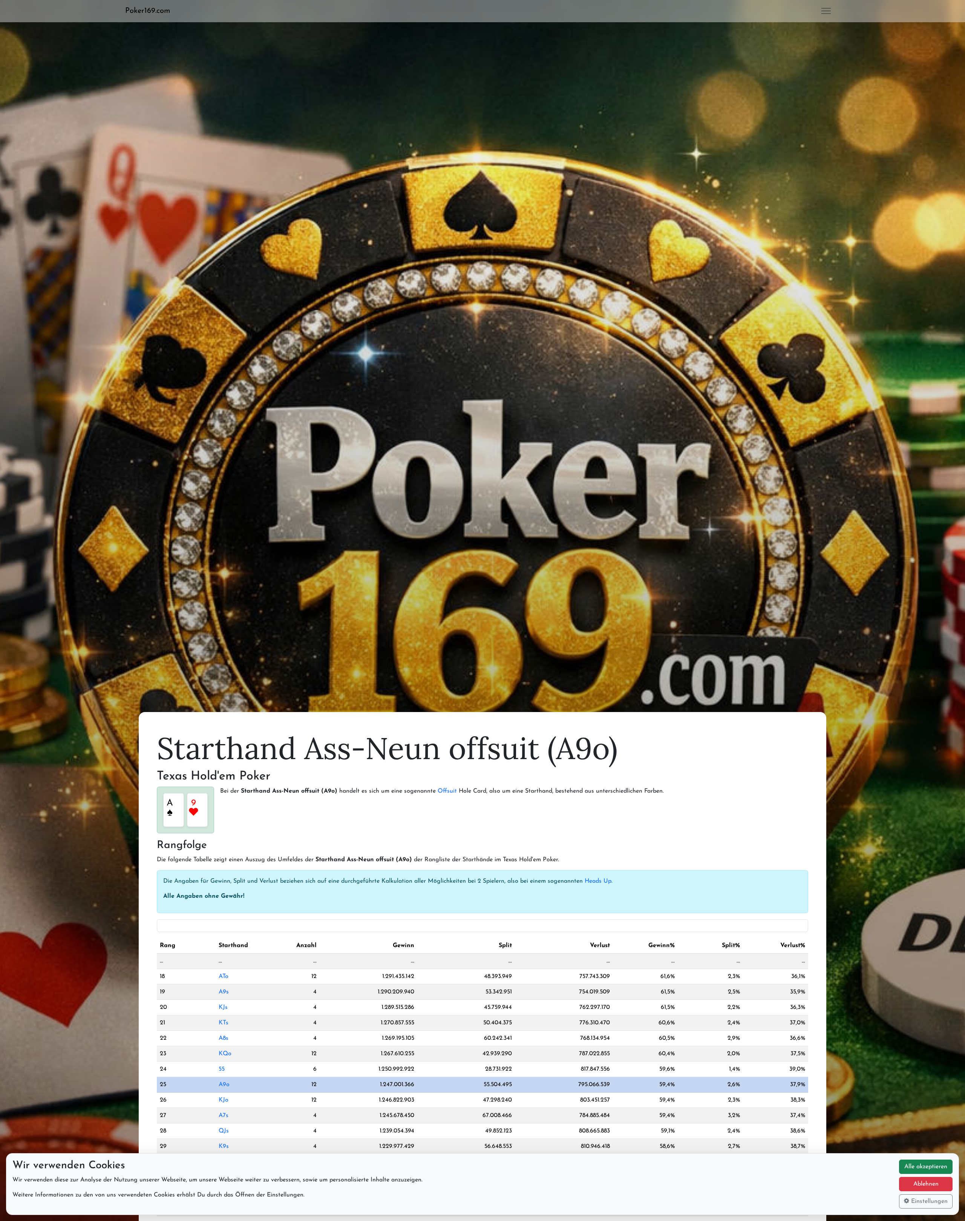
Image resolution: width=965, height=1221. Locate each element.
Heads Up (598, 881)
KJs (223, 1007)
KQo (225, 1054)
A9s (224, 992)
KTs (223, 1023)
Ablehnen (926, 1184)
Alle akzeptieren (925, 1167)
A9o (224, 1085)
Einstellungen (928, 1201)
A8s (223, 1038)
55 (222, 1069)
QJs (224, 1131)
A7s (223, 1116)
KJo (223, 1100)
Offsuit (447, 791)
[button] (150, 10)
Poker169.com (147, 11)
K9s (224, 1146)
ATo (223, 976)
